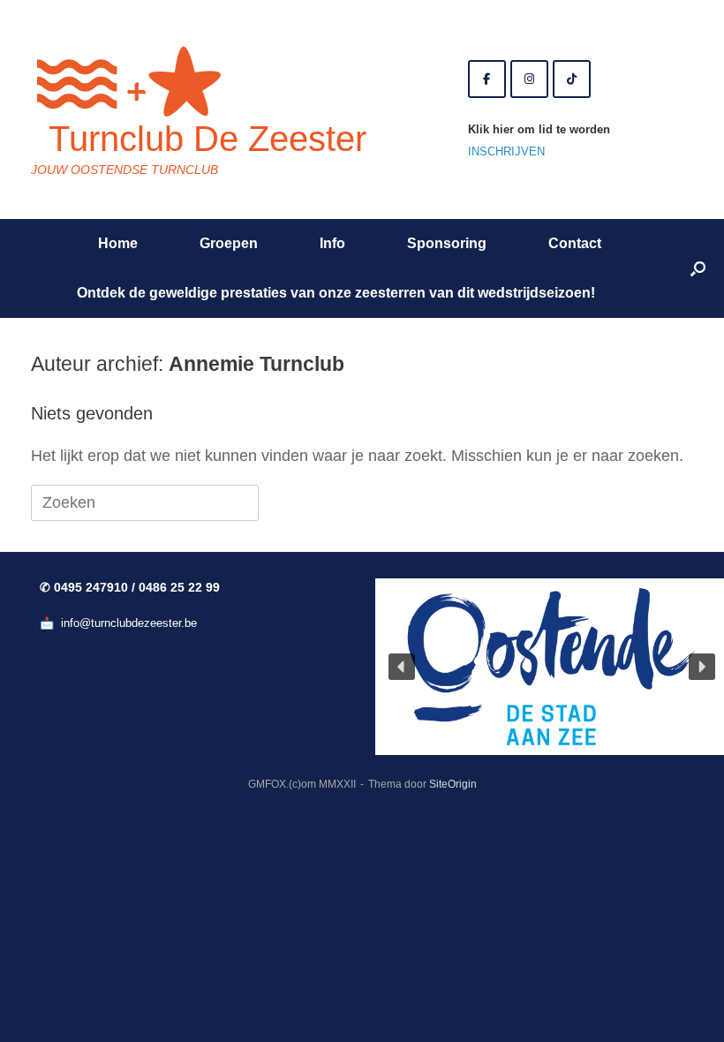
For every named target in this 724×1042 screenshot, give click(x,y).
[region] (529, 666)
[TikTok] (572, 79)
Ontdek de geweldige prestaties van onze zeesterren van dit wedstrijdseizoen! (336, 292)
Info (332, 243)
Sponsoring (446, 243)
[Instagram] (529, 79)
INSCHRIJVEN (506, 151)
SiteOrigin (453, 784)
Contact (574, 243)
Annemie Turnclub (256, 363)
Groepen (229, 243)
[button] (698, 268)
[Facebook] (487, 79)
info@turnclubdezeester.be (129, 623)
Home (118, 243)
